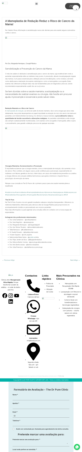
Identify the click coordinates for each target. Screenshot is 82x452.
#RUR (66, 195)
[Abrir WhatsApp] (77, 447)
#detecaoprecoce (70, 192)
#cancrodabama (20, 192)
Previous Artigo (8, 260)
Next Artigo (75, 260)
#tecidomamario (42, 195)
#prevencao (48, 192)
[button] (36, 3)
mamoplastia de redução (15, 111)
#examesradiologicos (55, 195)
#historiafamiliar (10, 195)
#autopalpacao (58, 192)
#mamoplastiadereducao (35, 192)
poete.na (32, 237)
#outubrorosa (10, 192)
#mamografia (31, 195)
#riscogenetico (21, 195)
